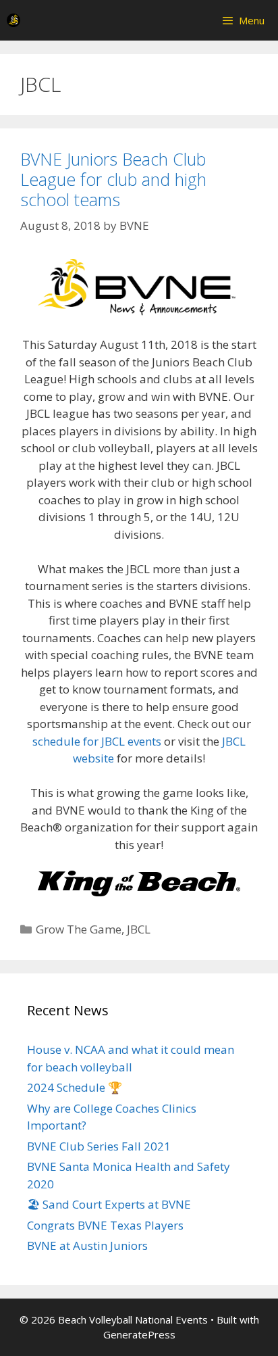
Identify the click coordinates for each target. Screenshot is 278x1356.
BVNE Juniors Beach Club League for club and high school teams (113, 179)
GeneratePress (139, 1334)
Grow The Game (78, 929)
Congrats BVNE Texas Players (105, 1225)
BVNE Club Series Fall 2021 (99, 1146)
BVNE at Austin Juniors (87, 1245)
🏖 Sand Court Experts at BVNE (109, 1204)
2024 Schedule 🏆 (74, 1087)
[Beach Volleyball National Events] (13, 20)
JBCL (138, 929)
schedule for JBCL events (96, 741)
